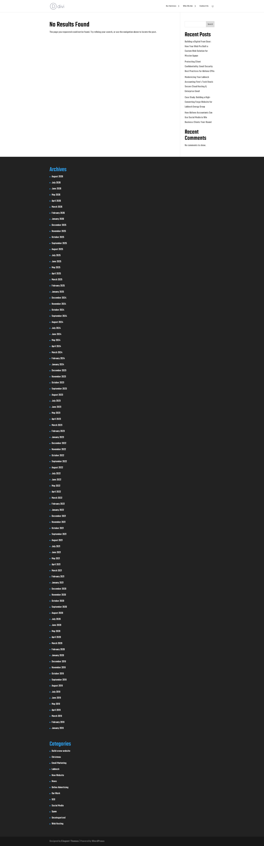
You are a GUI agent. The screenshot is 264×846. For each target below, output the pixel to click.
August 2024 (57, 322)
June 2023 (56, 407)
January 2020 (58, 656)
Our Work (56, 793)
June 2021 (56, 553)
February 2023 (58, 431)
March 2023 (57, 425)
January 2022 (58, 510)
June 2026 (56, 189)
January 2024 (58, 365)
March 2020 (57, 643)
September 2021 (59, 534)
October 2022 (58, 456)
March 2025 (57, 280)
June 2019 (56, 698)
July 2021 (56, 547)
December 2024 (59, 298)
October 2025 (58, 237)
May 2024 (56, 340)
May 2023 (56, 413)
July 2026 (56, 183)
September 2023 (59, 389)
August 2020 (57, 613)
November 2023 (59, 377)
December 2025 (59, 225)
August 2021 (57, 540)
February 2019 (58, 722)
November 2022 (59, 449)
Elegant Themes (70, 841)
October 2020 (58, 601)
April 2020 (56, 637)
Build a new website (61, 751)
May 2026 (56, 195)
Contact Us (204, 6)
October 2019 (58, 674)
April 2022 (56, 492)
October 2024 (58, 310)
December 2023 (59, 371)
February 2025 (58, 286)
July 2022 (56, 474)
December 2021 (59, 516)
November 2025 (59, 231)
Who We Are (188, 6)
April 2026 (56, 201)
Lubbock (55, 769)
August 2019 (57, 686)
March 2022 (57, 498)
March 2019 (57, 716)
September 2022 (59, 462)
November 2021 (59, 522)
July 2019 (56, 692)
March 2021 (57, 571)
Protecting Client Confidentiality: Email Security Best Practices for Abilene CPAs (200, 66)
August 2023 (57, 395)
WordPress (98, 841)
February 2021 (58, 577)
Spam (54, 812)
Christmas (56, 757)
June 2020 (56, 625)
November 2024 (59, 304)
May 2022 (56, 486)
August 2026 (57, 177)
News (54, 781)
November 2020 (59, 595)
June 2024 (56, 334)
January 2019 (58, 728)
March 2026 (57, 207)
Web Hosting (57, 824)
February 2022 (58, 504)
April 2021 (56, 565)
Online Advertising (60, 788)
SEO (53, 800)
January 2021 (58, 583)
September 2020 (59, 607)
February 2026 (58, 213)
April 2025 (56, 274)
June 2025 (56, 262)
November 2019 (59, 668)
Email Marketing (59, 763)
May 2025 (56, 268)
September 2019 (59, 680)
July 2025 (56, 256)
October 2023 (58, 383)
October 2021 (58, 528)
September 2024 (59, 316)
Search (210, 24)
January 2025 (58, 292)
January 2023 (58, 437)
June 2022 (56, 480)
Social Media (58, 806)
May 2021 (56, 559)
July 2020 (56, 619)
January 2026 (58, 219)
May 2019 (56, 704)
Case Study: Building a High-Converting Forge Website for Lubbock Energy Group (198, 102)
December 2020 (59, 589)
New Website (58, 775)
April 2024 (56, 346)
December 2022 (59, 443)
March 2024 (57, 353)
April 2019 (56, 710)
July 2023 (56, 401)
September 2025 (59, 243)
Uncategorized (58, 818)
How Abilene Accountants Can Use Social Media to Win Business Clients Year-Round (198, 117)
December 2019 (59, 662)
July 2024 (56, 328)
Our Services (171, 6)
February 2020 (58, 650)
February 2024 (58, 359)
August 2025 (57, 249)
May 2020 (56, 631)
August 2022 (57, 468)
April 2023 (56, 419)
